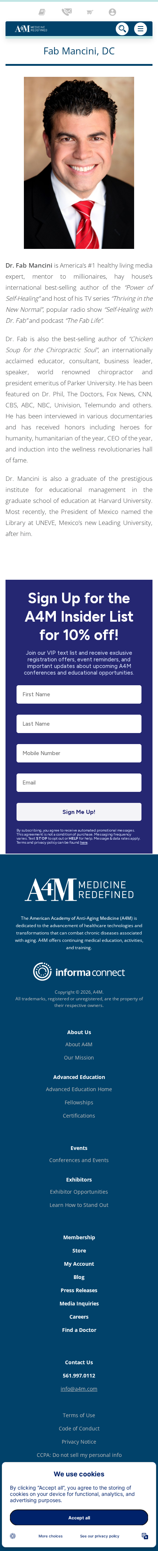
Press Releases (79, 1290)
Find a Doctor (79, 1329)
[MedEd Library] (44, 12)
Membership (79, 1237)
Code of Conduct (79, 1428)
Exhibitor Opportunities (79, 1191)
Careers (79, 1316)
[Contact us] (67, 12)
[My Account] (113, 12)
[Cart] (90, 12)
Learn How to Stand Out (79, 1204)
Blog (79, 1276)
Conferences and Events (79, 1160)
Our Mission (79, 1057)
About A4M (79, 1044)
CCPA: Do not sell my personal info (79, 1454)
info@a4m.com (79, 1388)
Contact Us (79, 1362)
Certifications (79, 1115)
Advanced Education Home (79, 1089)
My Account (79, 1263)
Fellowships (79, 1102)
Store (79, 1250)
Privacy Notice (79, 1441)
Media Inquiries (79, 1303)
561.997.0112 (79, 1375)
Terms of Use (79, 1415)
